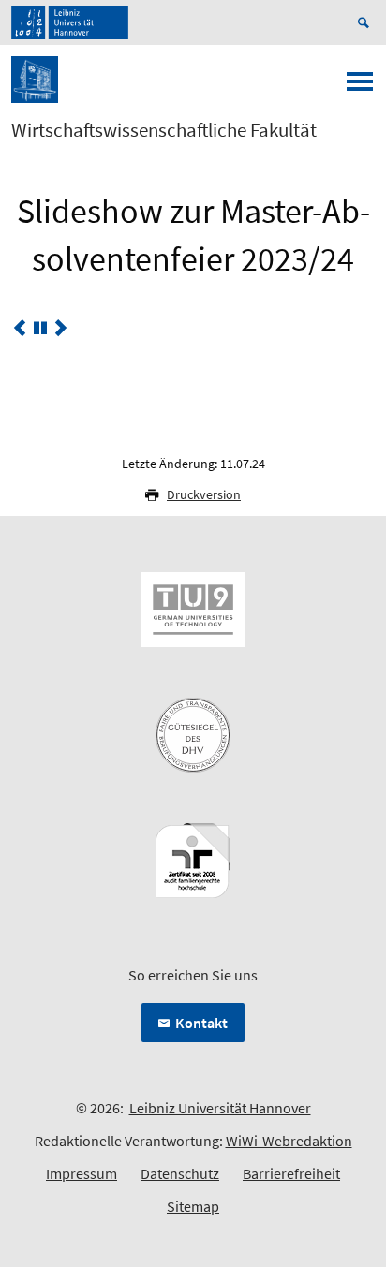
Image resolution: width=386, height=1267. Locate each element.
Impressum (81, 1173)
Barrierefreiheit (291, 1173)
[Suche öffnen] (366, 22)
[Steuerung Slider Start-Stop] (40, 327)
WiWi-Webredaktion (289, 1140)
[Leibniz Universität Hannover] (69, 22)
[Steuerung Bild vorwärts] (60, 327)
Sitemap (193, 1206)
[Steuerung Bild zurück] (19, 327)
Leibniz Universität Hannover (220, 1107)
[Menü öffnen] (360, 87)
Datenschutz (180, 1173)
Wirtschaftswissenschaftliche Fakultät (164, 130)
